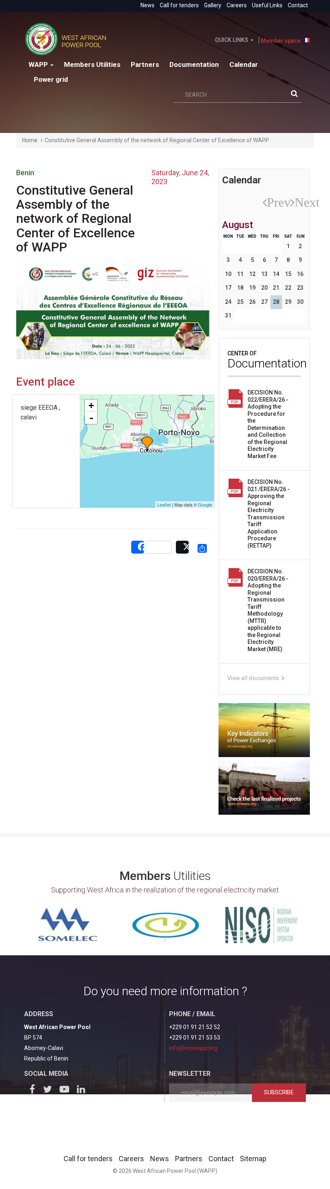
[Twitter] (49, 1090)
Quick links (232, 40)
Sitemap (253, 1158)
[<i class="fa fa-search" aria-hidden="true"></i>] (296, 95)
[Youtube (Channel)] (66, 1090)
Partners (145, 64)
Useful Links (267, 5)
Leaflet (164, 504)
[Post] (182, 548)
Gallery (212, 5)
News (147, 5)
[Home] (69, 39)
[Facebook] (32, 1090)
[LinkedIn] (82, 1090)
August (237, 224)
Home (29, 140)
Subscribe (279, 1092)
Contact (298, 5)
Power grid (51, 79)
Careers (237, 5)
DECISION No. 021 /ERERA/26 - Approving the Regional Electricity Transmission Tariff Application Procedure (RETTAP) (269, 514)
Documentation (194, 64)
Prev (270, 202)
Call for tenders (179, 5)
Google (205, 504)
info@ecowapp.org (193, 1048)
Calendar (243, 64)
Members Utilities (92, 64)
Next (298, 202)
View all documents (253, 678)
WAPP (39, 64)
